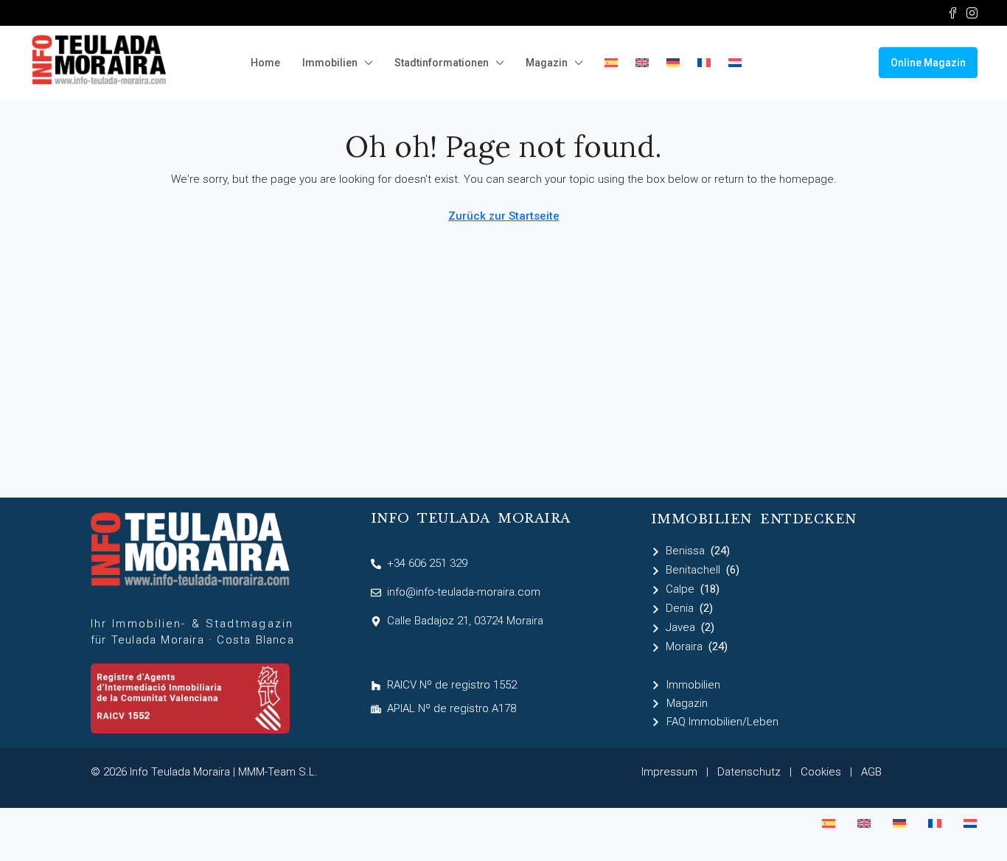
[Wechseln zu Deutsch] (899, 823)
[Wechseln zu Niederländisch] (735, 63)
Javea (680, 627)
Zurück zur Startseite (504, 216)
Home (265, 63)
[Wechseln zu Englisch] (642, 63)
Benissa (685, 550)
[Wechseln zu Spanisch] (611, 63)
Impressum (669, 771)
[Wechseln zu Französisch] (704, 63)
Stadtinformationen (441, 63)
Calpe (680, 589)
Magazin (547, 63)
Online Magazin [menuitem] (928, 63)
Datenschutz (749, 771)
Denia (680, 608)
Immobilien (330, 63)
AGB (871, 771)
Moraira (684, 646)
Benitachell (693, 569)
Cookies (821, 771)
